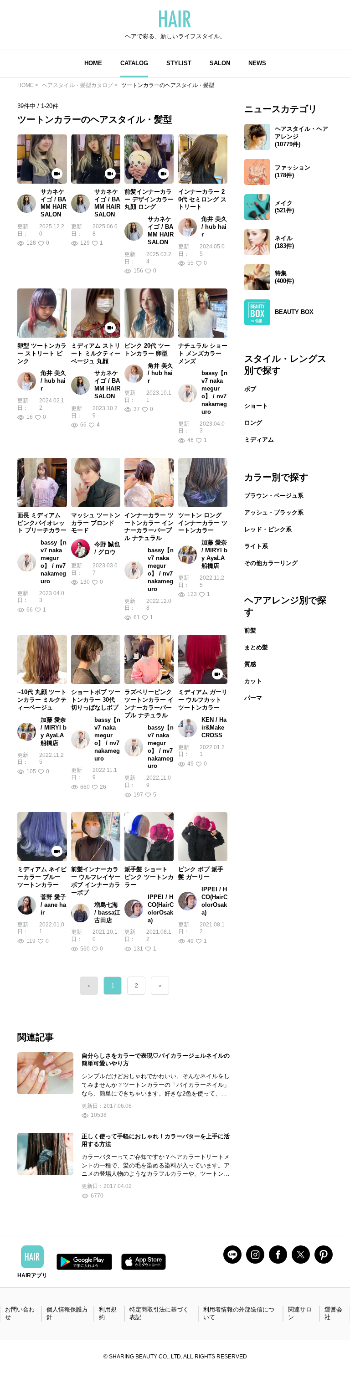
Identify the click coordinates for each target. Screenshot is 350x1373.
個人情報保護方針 (67, 1313)
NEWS (257, 63)
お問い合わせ (20, 1313)
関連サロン (300, 1313)
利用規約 (108, 1313)
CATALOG (134, 63)
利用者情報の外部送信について (238, 1313)
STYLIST (178, 63)
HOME (93, 63)
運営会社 (333, 1313)
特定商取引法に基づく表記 (159, 1313)
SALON (220, 63)
